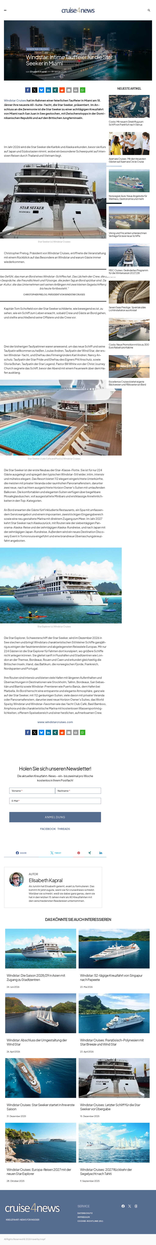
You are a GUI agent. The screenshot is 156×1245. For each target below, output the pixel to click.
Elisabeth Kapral (45, 880)
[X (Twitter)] (129, 1206)
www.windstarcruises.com (55, 722)
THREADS (63, 829)
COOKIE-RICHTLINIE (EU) (90, 1221)
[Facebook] (123, 1206)
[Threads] (136, 1206)
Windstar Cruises (38, 49)
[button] (5, 10)
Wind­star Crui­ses (15, 100)
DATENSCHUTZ (85, 1213)
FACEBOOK (48, 829)
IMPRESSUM (84, 1217)
